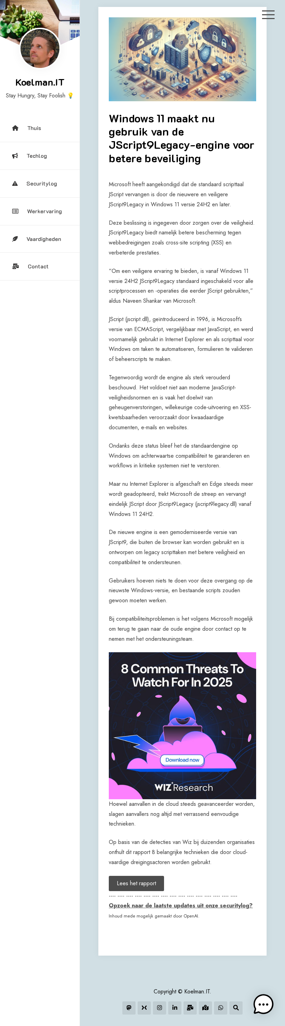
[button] (263, 1004)
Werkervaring (44, 211)
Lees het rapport (136, 883)
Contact (38, 266)
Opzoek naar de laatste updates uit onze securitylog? (181, 905)
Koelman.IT (40, 82)
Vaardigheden (43, 238)
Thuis (34, 127)
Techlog (36, 155)
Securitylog (41, 183)
